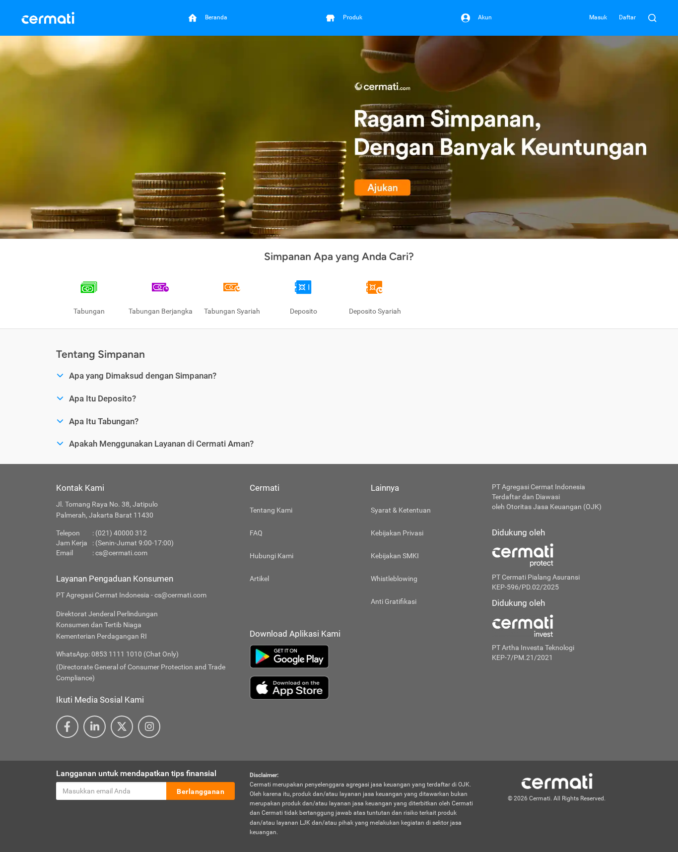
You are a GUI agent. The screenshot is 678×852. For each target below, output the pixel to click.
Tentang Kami (271, 510)
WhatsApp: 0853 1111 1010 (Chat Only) (117, 654)
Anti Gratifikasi (393, 601)
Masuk (598, 17)
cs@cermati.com (121, 553)
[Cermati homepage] (557, 780)
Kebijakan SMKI (395, 556)
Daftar (627, 17)
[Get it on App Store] (363, 688)
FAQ (256, 533)
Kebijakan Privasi (397, 533)
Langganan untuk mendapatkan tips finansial (136, 773)
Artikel (259, 579)
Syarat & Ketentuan (401, 510)
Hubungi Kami (271, 556)
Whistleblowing (394, 579)
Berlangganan (200, 791)
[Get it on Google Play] (363, 656)
